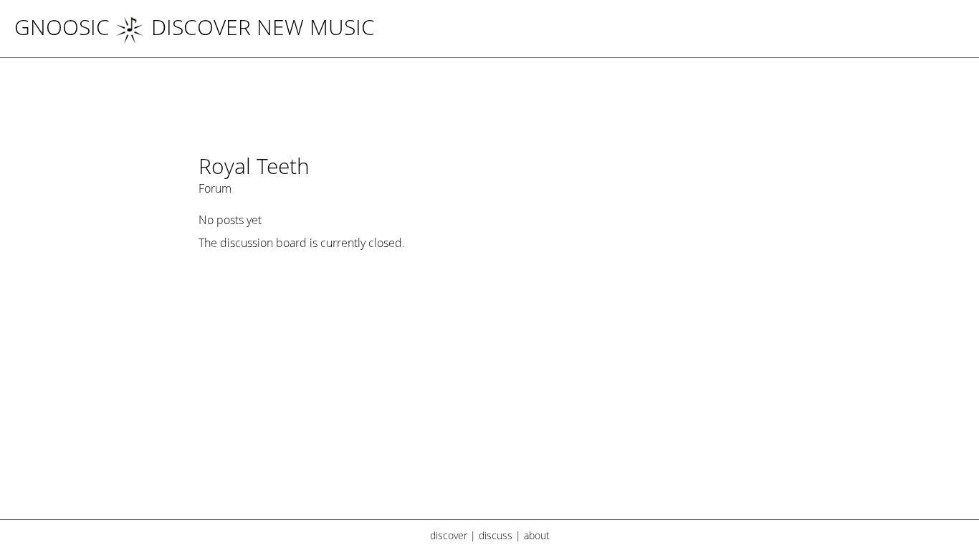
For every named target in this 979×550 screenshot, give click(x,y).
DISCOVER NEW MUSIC (263, 27)
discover (448, 535)
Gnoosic (62, 27)
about (537, 535)
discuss (495, 535)
